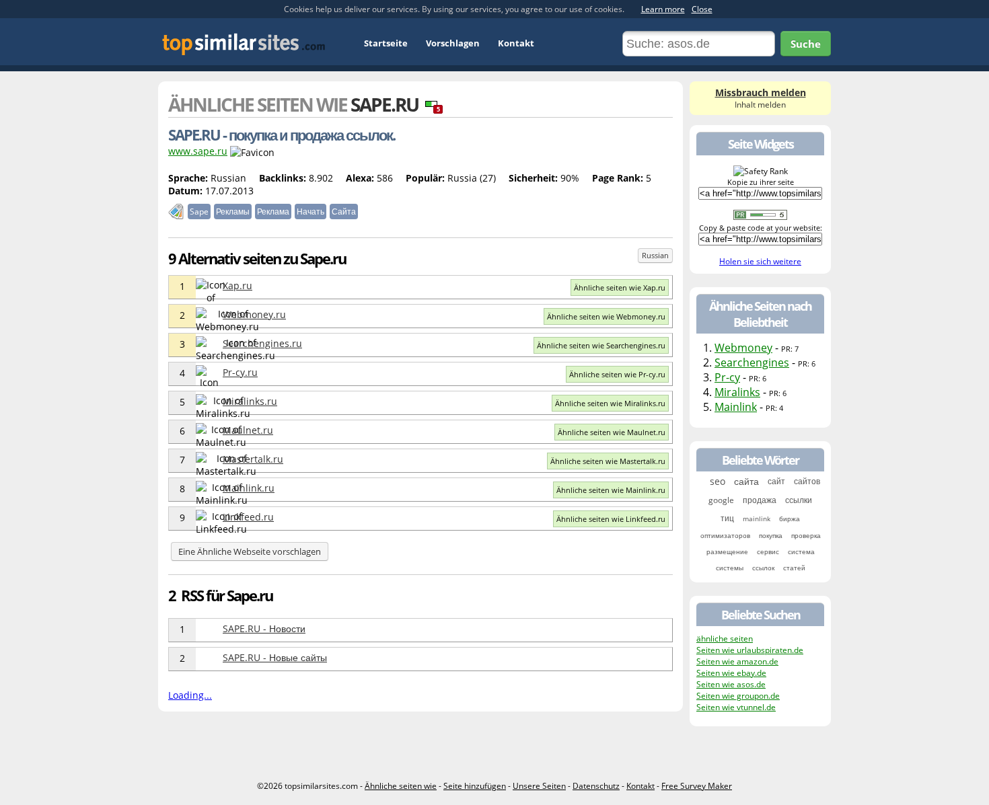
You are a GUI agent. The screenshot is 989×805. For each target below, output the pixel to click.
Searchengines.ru (262, 343)
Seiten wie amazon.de (737, 661)
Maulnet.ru (248, 430)
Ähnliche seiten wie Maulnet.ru (611, 432)
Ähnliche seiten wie (401, 786)
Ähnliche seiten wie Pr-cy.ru (617, 374)
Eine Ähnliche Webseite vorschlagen (249, 551)
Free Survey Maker (696, 786)
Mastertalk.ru (253, 459)
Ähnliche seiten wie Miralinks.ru (610, 403)
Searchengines (752, 362)
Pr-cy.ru (240, 372)
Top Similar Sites (244, 44)
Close (702, 9)
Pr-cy (727, 377)
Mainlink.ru (248, 488)
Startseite (386, 43)
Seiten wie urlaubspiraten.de (749, 650)
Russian (655, 255)
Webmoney (743, 347)
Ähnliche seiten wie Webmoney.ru (606, 316)
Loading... (190, 695)
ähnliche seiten (724, 638)
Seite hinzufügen (474, 786)
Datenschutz (596, 786)
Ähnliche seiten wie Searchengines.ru (601, 345)
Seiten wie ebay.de (731, 673)
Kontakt (516, 43)
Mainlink (736, 406)
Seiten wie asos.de (731, 684)
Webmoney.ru (254, 314)
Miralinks (737, 392)
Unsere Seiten (539, 786)
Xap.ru (237, 285)
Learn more (663, 9)
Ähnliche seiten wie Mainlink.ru (610, 490)
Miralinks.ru (250, 401)
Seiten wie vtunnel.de (736, 707)
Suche (806, 43)
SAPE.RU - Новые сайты (275, 657)
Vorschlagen (453, 43)
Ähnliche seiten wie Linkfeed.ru (610, 519)
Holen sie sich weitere (760, 261)
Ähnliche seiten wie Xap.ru (619, 287)
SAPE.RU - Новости (264, 628)
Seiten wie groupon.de (738, 695)
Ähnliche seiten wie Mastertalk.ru (607, 461)
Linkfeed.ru (248, 516)
